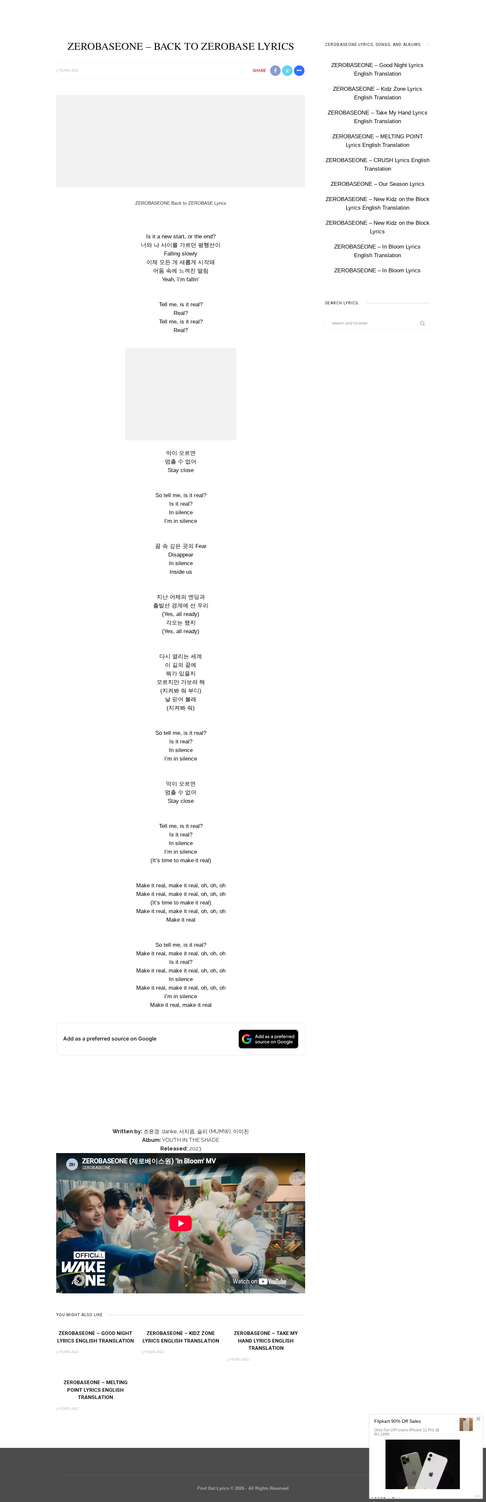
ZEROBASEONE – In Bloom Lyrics (377, 270)
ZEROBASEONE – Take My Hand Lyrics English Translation (266, 1340)
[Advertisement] (180, 141)
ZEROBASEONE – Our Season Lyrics (378, 184)
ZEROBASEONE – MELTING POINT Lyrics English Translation (95, 1390)
